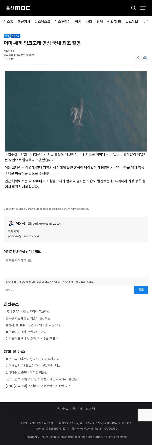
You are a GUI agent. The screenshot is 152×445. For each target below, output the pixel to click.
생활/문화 (114, 21)
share (138, 58)
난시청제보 (62, 408)
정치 (78, 21)
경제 (100, 21)
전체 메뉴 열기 (143, 8)
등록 (141, 290)
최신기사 (24, 21)
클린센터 (77, 408)
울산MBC (18, 7)
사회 (89, 21)
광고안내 (90, 408)
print (145, 58)
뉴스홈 (8, 21)
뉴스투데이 (63, 21)
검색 (132, 8)
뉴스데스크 (42, 21)
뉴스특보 (131, 21)
